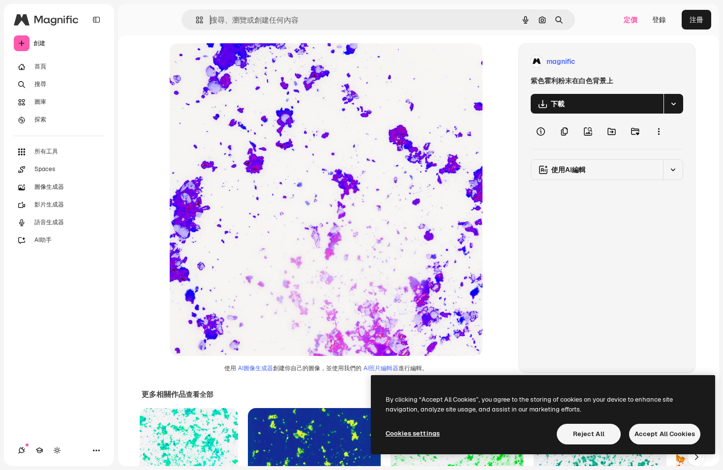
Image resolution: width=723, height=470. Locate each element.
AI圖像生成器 (255, 368)
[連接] (22, 450)
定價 (630, 19)
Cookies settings (413, 433)
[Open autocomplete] (195, 20)
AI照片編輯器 (380, 368)
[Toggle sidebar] (96, 20)
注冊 (696, 19)
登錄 (659, 19)
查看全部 (199, 394)
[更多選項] (658, 131)
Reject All (588, 434)
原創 (226, 61)
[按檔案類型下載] (673, 104)
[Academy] (39, 450)
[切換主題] (57, 450)
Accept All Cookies (664, 434)
